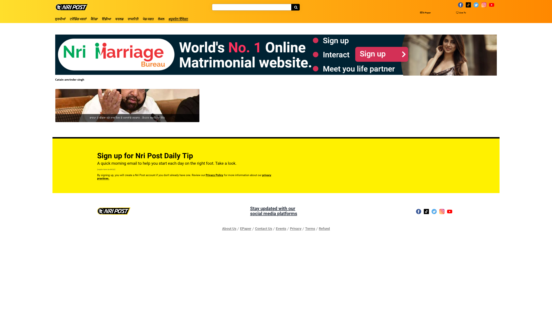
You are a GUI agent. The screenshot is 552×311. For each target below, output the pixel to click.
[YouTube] (492, 5)
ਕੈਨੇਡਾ (94, 19)
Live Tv (462, 13)
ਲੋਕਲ (161, 19)
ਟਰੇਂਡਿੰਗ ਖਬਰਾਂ (78, 19)
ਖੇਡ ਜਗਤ (148, 19)
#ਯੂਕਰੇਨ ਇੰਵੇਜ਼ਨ (178, 19)
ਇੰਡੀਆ (106, 19)
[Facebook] (461, 5)
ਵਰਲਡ (119, 19)
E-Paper (427, 13)
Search (295, 7)
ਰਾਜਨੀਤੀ (133, 19)
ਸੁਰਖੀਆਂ (60, 19)
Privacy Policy (214, 175)
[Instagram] (484, 5)
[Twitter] (477, 5)
